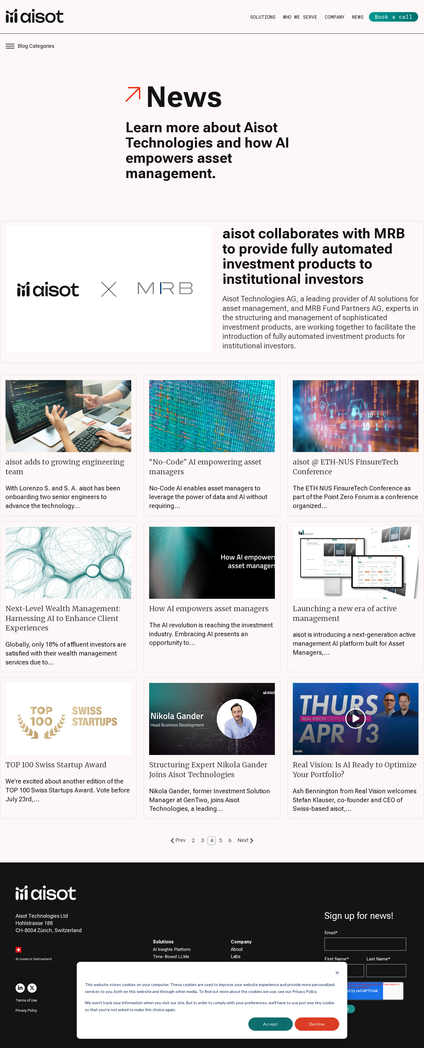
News (357, 17)
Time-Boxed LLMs (171, 956)
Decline (317, 1023)
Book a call (393, 16)
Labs (236, 956)
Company (335, 17)
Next (243, 840)
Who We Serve (300, 17)
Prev (180, 840)
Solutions (262, 17)
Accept (270, 1023)
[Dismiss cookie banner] (337, 973)
